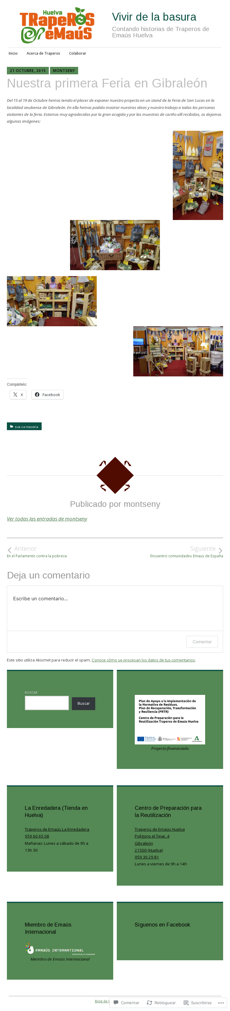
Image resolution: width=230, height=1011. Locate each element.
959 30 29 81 (147, 857)
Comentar (202, 641)
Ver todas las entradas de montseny (47, 518)
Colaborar (77, 53)
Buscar (31, 693)
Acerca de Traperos (43, 53)
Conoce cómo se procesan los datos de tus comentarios (143, 660)
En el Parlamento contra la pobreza (37, 551)
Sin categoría (27, 427)
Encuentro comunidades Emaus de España (186, 551)
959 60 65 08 (37, 836)
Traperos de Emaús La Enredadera (57, 829)
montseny (64, 70)
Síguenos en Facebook (162, 925)
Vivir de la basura (154, 17)
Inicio (13, 53)
